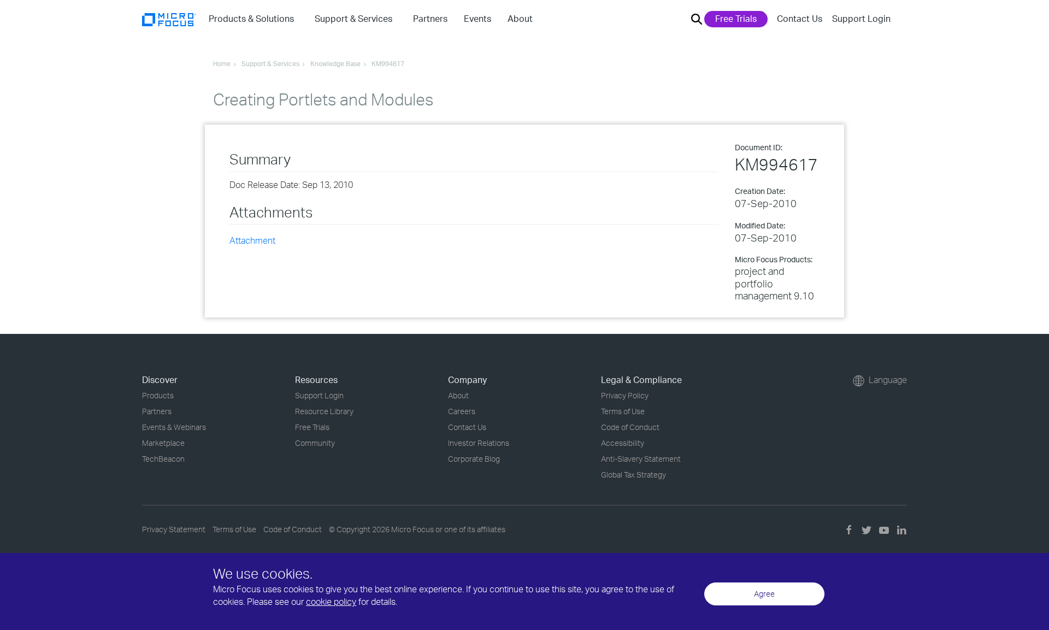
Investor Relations (478, 443)
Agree (764, 593)
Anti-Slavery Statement (641, 458)
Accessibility (622, 443)
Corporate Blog (474, 458)
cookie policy (331, 601)
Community (315, 443)
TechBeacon (163, 458)
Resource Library (324, 411)
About (458, 395)
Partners (157, 411)
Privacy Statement (173, 529)
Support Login (861, 18)
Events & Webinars (174, 427)
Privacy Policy (625, 395)
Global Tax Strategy (633, 474)
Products (158, 395)
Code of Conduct (630, 427)
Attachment (252, 240)
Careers (461, 411)
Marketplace (163, 443)
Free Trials (736, 18)
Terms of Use (623, 411)
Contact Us (799, 18)
